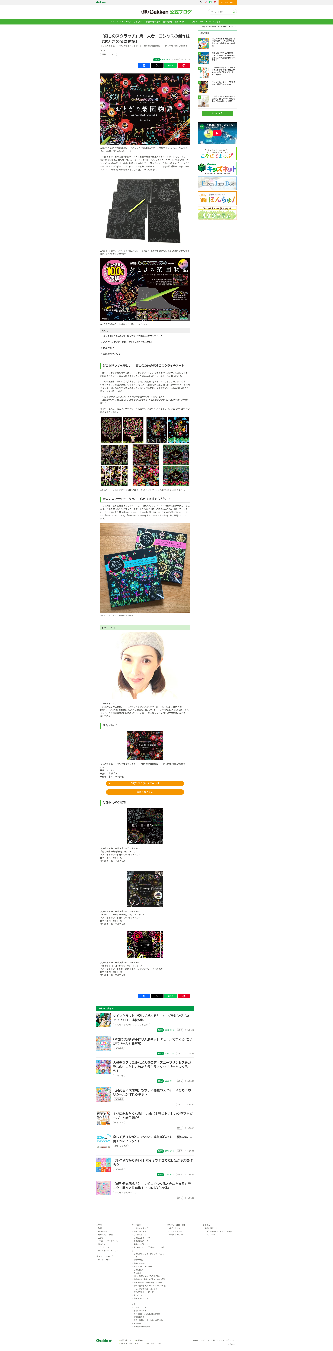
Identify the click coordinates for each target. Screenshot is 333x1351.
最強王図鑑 (138, 1260)
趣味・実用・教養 (105, 1235)
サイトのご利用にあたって (131, 1343)
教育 (100, 1228)
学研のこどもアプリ (142, 1238)
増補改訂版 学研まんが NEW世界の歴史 (149, 1279)
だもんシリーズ (140, 1231)
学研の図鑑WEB (139, 1263)
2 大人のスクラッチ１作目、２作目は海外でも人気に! (126, 342)
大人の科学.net (175, 1231)
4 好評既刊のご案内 (110, 354)
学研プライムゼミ (141, 1298)
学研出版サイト (211, 1228)
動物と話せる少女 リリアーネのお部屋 (149, 1286)
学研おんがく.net (176, 1235)
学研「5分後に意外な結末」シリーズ (149, 1283)
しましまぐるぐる (141, 1228)
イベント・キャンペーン (121, 22)
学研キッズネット (141, 1244)
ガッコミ (137, 1273)
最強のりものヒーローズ (144, 1292)
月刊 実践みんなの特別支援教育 (147, 1314)
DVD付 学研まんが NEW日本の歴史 (147, 1276)
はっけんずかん (140, 1235)
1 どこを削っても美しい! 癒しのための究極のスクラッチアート (132, 336)
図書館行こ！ (139, 1317)
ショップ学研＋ (104, 1260)
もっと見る (217, 113)
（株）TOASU (210, 1235)
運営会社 (139, 1340)
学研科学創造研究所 (142, 1327)
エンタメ (193, 22)
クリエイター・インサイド (211, 22)
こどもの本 (138, 22)
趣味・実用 (167, 22)
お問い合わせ (125, 1340)
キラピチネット (140, 1295)
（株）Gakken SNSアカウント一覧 (218, 1231)
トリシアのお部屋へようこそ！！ (147, 1289)
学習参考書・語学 (153, 22)
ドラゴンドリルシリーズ (144, 1266)
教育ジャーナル (140, 1311)
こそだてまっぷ (140, 1307)
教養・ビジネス (181, 22)
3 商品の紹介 (107, 348)
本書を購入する (145, 792)
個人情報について (154, 1343)
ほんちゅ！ (102, 1244)
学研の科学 (138, 1270)
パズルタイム (174, 1228)
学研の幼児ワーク (141, 1241)
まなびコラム (103, 1247)
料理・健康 (102, 1231)
